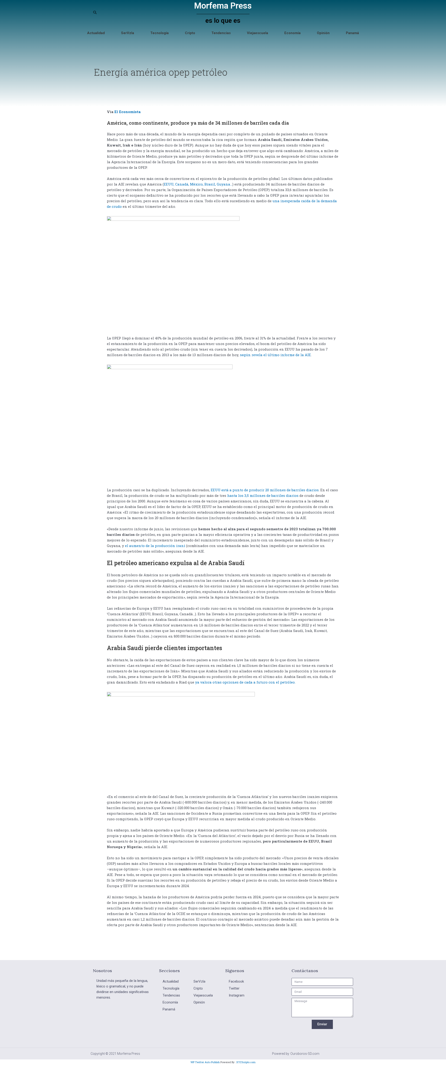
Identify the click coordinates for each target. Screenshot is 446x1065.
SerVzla (127, 33)
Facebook (236, 981)
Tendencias (221, 33)
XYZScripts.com (246, 1062)
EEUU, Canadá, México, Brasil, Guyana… (198, 184)
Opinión (323, 33)
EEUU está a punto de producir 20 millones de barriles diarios (265, 490)
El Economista (127, 111)
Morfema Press (223, 6)
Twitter (234, 988)
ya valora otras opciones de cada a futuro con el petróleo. (244, 682)
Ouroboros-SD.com (304, 1053)
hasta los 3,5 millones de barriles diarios (262, 495)
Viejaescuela (257, 33)
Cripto (190, 33)
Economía (292, 33)
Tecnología (159, 33)
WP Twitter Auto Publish (205, 1062)
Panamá (352, 33)
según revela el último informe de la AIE (275, 354)
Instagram (236, 995)
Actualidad (96, 33)
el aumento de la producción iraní (155, 545)
